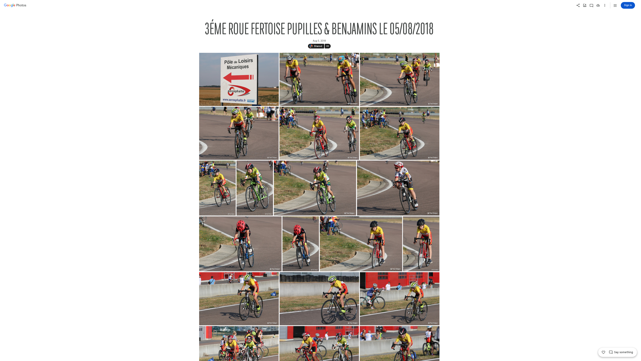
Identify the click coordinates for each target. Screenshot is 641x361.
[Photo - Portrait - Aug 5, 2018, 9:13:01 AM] (217, 188)
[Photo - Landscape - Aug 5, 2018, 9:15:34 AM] (239, 298)
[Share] (578, 5)
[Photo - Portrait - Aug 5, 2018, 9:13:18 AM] (300, 243)
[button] (615, 5)
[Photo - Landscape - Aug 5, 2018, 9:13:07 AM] (315, 188)
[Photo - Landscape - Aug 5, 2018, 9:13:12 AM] (398, 188)
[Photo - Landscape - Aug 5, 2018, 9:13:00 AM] (399, 133)
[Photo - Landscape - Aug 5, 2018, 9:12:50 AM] (319, 79)
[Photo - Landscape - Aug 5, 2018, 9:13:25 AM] (361, 243)
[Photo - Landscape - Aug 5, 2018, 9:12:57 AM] (400, 79)
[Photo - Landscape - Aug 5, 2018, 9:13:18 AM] (240, 243)
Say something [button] (623, 352)
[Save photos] (598, 5)
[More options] (604, 5)
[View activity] (591, 5)
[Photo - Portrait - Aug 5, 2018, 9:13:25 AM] (421, 243)
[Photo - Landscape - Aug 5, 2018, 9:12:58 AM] (319, 133)
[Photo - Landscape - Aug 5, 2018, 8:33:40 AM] (239, 79)
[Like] (603, 352)
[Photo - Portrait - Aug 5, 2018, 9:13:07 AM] (254, 188)
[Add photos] (584, 5)
